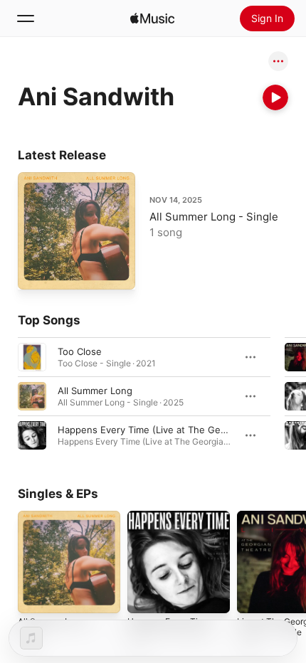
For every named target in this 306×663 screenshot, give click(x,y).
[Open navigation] (25, 18)
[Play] (275, 97)
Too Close (80, 351)
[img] (152, 18)
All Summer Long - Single (213, 216)
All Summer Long (95, 390)
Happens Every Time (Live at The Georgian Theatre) (174, 429)
